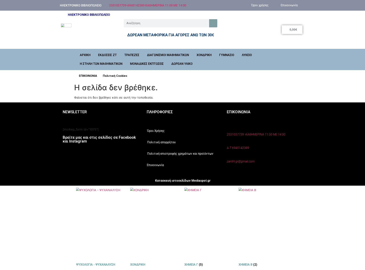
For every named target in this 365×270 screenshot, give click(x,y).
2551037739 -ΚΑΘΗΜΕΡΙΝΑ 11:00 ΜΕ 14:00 (256, 134)
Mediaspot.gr (201, 180)
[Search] (213, 23)
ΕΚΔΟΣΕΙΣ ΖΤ (107, 55)
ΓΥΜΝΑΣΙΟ (226, 55)
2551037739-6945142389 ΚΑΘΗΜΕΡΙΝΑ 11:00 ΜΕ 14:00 (147, 5)
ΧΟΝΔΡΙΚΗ (204, 55)
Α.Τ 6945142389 (238, 148)
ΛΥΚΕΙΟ (247, 55)
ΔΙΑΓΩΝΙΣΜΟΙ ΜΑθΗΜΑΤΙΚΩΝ (168, 55)
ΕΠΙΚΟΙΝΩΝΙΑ (88, 76)
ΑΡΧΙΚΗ (85, 55)
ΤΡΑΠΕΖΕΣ (131, 55)
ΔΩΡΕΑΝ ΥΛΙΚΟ (182, 64)
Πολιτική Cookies (115, 76)
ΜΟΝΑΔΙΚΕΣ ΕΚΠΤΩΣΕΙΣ (147, 64)
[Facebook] (227, 5)
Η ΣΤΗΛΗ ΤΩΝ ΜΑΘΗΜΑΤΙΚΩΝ (101, 64)
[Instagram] (238, 5)
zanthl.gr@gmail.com (241, 161)
